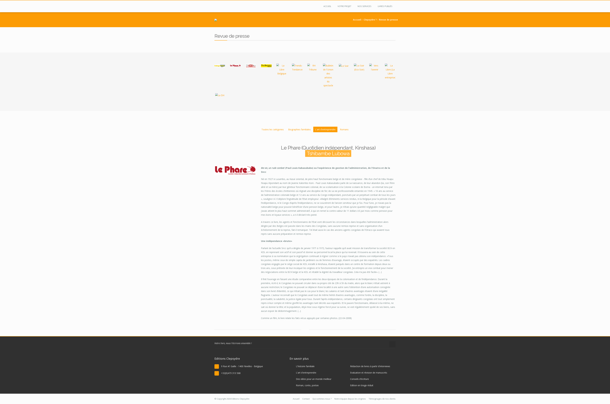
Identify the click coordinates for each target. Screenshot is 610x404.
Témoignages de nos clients (382, 398)
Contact (306, 398)
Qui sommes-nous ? (322, 398)
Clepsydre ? (370, 19)
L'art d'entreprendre (325, 129)
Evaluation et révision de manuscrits (368, 372)
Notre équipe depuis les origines (350, 398)
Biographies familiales (299, 129)
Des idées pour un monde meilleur (313, 378)
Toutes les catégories (272, 129)
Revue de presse (388, 19)
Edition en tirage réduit (361, 385)
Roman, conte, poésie (307, 385)
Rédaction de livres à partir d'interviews (370, 366)
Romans (344, 129)
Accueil (357, 19)
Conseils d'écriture (359, 378)
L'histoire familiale (305, 366)
